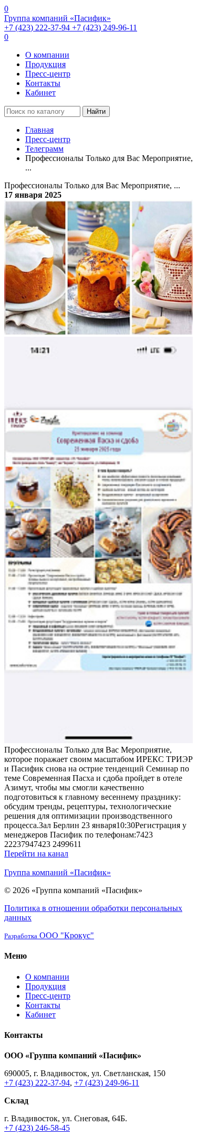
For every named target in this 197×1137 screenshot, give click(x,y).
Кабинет (40, 92)
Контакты (42, 83)
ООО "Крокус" (49, 935)
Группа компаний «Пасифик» (57, 18)
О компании (47, 54)
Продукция (45, 64)
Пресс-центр (47, 73)
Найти (96, 111)
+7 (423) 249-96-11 (104, 27)
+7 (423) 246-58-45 (37, 1127)
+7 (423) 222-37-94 (38, 27)
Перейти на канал (36, 853)
